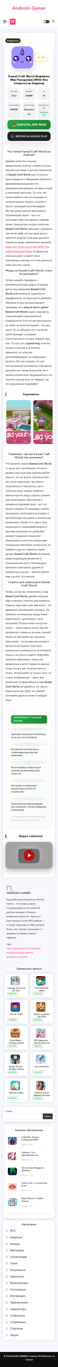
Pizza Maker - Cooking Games (16, 1041)
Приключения (19, 1302)
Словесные (17, 1315)
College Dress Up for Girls (16, 989)
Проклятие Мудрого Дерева (32, 1169)
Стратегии (16, 1328)
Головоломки (18, 1257)
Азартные (16, 1237)
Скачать (12, 994)
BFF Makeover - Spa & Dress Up (42, 1041)
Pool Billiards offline (41, 989)
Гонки (13, 1263)
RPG (12, 1230)
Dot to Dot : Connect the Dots (34, 1184)
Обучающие (17, 1296)
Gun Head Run (42, 1066)
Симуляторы (18, 1309)
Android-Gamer (29, 8)
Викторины (17, 1250)
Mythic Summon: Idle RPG (42, 1015)
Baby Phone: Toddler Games (32, 1200)
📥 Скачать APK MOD (29, 124)
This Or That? (16, 1014)
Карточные (17, 1276)
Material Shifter (16, 1092)
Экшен (14, 1335)
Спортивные (18, 1322)
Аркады (15, 1244)
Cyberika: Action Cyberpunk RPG (30, 1138)
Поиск (8, 1111)
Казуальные (13, 41)
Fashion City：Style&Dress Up (29, 1154)
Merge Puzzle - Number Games (16, 1068)
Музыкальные (19, 1283)
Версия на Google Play (31, 136)
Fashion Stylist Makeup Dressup (42, 1094)
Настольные (18, 1289)
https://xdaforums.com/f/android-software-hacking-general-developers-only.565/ (23, 952)
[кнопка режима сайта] (46, 21)
